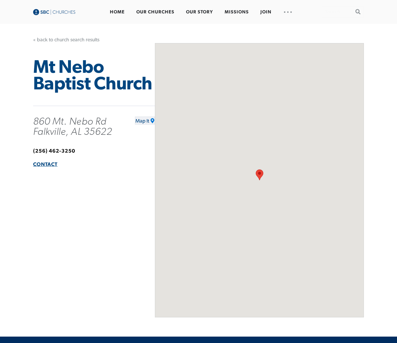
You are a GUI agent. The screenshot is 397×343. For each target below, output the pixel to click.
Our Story (199, 12)
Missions (237, 12)
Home (117, 12)
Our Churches (155, 12)
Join (265, 12)
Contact (45, 164)
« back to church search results (66, 40)
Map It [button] (142, 121)
